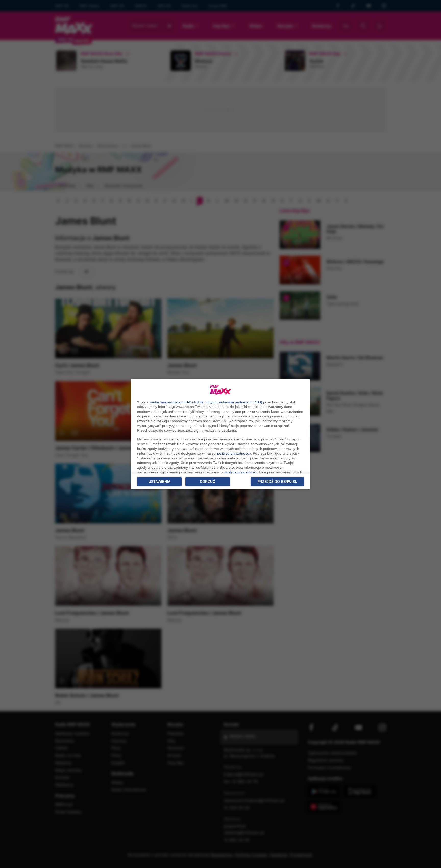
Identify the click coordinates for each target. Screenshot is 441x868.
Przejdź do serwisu (277, 481)
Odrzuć (207, 481)
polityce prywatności (233, 453)
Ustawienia (159, 481)
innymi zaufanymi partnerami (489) (234, 402)
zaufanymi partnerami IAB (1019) (176, 402)
